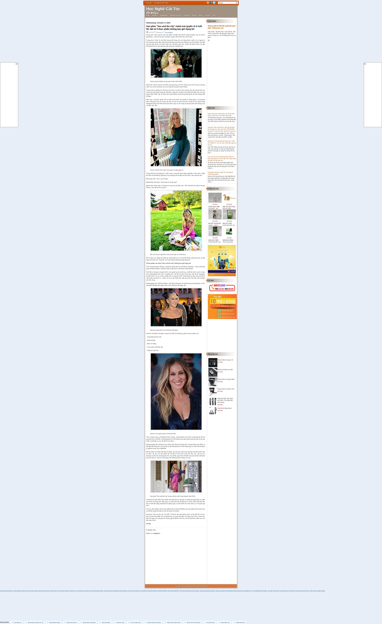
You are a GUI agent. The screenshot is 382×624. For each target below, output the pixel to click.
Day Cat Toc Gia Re (44, 591)
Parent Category (175, 15)
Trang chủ (149, 3)
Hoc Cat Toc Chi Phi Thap (302, 591)
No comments (169, 32)
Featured (187, 15)
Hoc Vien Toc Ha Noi (83, 591)
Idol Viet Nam (105, 622)
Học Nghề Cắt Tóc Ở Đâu (161, 3)
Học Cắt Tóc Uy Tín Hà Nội (287, 591)
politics (207, 15)
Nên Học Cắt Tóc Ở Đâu (160, 591)
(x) (17, 64)
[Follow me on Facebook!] (211, 3)
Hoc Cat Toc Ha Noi (32, 591)
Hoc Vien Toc (73, 591)
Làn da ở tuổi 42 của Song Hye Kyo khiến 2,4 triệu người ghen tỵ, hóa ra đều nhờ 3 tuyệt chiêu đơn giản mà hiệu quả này (222, 158)
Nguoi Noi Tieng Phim (173, 622)
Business (155, 15)
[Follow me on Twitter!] (214, 3)
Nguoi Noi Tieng (71, 622)
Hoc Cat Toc (53, 591)
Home (148, 15)
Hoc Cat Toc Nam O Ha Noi (223, 591)
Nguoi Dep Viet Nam (88, 622)
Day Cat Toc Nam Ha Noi (96, 591)
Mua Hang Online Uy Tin (34, 622)
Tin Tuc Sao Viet (134, 622)
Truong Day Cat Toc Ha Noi (207, 591)
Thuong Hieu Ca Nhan (153, 622)
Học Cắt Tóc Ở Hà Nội (236, 591)
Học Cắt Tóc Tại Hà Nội (146, 591)
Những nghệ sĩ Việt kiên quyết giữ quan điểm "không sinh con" (222, 27)
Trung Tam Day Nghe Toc (7, 591)
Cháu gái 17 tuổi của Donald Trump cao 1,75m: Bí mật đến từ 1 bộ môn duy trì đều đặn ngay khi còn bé (222, 143)
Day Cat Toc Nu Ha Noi (110, 591)
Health (194, 15)
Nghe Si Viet (119, 622)
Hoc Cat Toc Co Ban (63, 591)
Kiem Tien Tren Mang (192, 622)
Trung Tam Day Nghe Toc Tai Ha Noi (189, 591)
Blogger (205, 586)
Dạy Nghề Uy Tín (247, 591)
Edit (214, 15)
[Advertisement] (223, 74)
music (201, 15)
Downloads (164, 15)
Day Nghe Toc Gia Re (20, 591)
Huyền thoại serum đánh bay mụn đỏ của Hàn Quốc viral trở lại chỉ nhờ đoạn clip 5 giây (221, 114)
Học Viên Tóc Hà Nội (133, 591)
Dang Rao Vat (224, 622)
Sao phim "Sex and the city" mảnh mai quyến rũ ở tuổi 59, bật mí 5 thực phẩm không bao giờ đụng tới (174, 27)
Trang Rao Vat (239, 622)
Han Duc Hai (210, 622)
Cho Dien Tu (17, 622)
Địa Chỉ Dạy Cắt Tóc (173, 591)
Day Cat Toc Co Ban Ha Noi (317, 591)
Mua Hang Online (53, 622)
